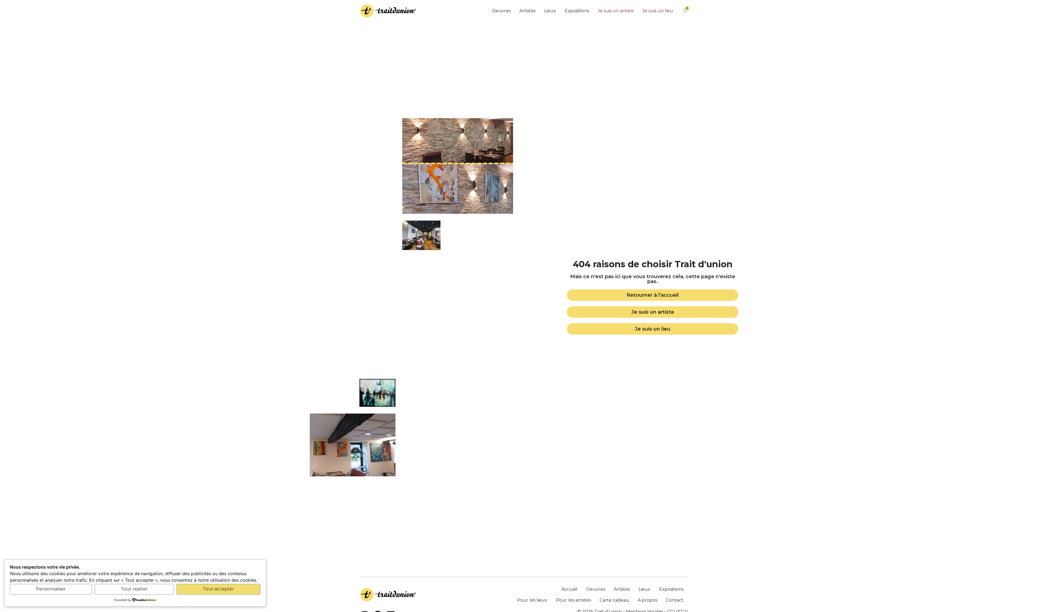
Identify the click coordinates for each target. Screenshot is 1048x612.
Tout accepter (218, 589)
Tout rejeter (134, 589)
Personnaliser (51, 589)
